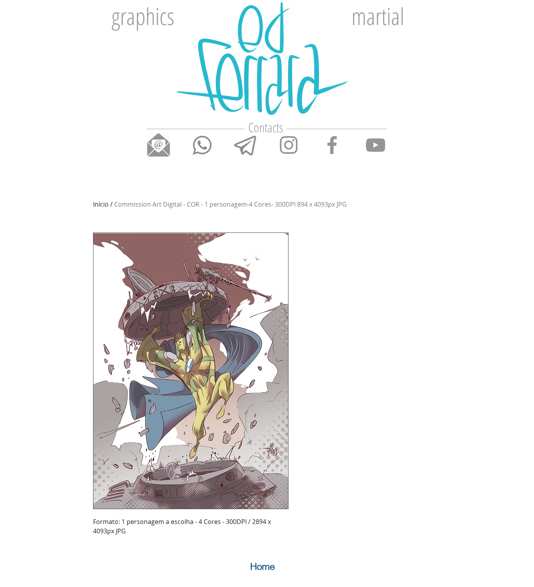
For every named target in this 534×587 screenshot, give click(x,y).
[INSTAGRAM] (289, 145)
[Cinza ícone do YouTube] (375, 145)
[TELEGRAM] (245, 145)
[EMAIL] (158, 145)
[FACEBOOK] (332, 145)
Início (101, 204)
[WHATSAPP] (202, 145)
